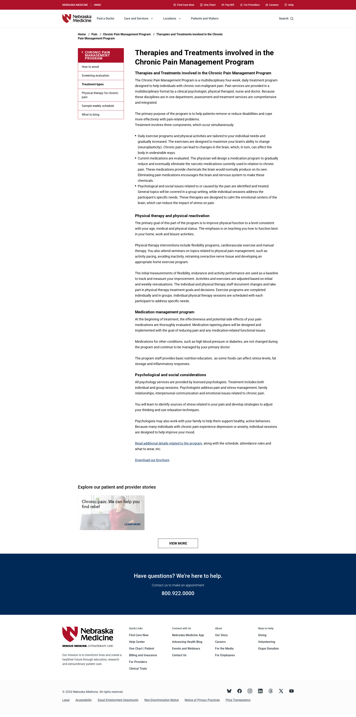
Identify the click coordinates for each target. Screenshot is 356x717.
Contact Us (179, 655)
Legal (66, 700)
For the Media (224, 648)
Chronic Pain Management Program (127, 34)
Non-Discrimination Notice (161, 700)
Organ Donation (268, 648)
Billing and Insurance (143, 655)
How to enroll (90, 67)
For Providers (138, 662)
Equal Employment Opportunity (118, 700)
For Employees (225, 655)
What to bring (90, 114)
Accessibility (83, 700)
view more (178, 543)
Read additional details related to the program (168, 443)
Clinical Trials (138, 668)
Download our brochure (152, 460)
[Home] (77, 18)
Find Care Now (139, 635)
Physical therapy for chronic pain (100, 95)
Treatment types (93, 84)
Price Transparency (238, 700)
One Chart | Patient (141, 648)
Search (284, 18)
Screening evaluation (95, 75)
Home (82, 34)
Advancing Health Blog (187, 642)
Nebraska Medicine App (188, 635)
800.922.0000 (178, 593)
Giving (262, 635)
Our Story (221, 635)
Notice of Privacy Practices (202, 700)
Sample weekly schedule (98, 106)
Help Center (137, 642)
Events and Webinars (186, 648)
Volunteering (266, 642)
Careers (220, 642)
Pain (94, 34)
